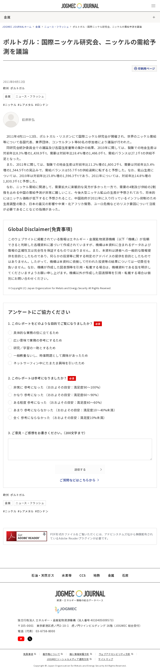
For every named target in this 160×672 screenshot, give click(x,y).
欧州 (6, 88)
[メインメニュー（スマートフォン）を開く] (153, 6)
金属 (7, 17)
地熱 (96, 575)
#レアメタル (26, 105)
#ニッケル (9, 105)
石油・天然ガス (42, 575)
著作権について (53, 654)
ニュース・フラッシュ (56, 26)
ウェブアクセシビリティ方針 (116, 654)
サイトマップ (105, 659)
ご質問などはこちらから (77, 480)
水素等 (67, 575)
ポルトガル (17, 88)
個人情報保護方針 (80, 654)
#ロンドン (41, 105)
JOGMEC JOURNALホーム (17, 26)
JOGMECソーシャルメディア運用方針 (69, 659)
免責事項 (29, 654)
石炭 (125, 575)
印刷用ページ (146, 68)
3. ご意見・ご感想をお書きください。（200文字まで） (47, 432)
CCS (82, 575)
